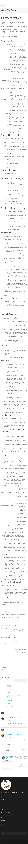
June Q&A (9, 689)
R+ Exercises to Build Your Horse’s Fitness (14, 723)
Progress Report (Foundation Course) (14, 712)
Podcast (4, 667)
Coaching (3, 817)
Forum (2, 815)
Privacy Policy (3, 833)
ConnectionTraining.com (6, 1)
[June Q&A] (2, 690)
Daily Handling (15, 757)
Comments (20, 680)
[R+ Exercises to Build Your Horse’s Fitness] (2, 724)
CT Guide (3, 828)
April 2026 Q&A (10, 706)
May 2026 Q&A (9, 700)
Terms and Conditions (5, 830)
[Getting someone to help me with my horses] (2, 735)
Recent (7, 680)
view (11, 753)
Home (2, 807)
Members (3, 820)
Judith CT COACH (9, 756)
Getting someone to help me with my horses (15, 734)
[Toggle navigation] (25, 5)
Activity (2, 809)
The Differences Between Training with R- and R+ (16, 695)
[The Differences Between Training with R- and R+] (2, 696)
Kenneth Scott (8, 764)
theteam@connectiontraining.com (19, 792)
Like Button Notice (5, 753)
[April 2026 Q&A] (2, 707)
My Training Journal (5, 799)
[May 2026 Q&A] (2, 701)
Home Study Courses (7, 665)
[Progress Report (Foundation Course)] (2, 713)
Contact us (24, 1)
